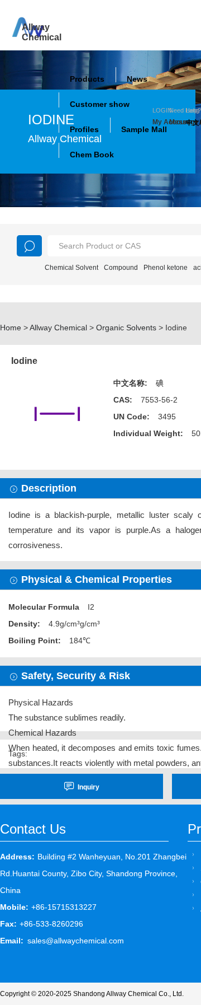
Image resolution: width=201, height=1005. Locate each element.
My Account (160, 122)
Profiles (84, 129)
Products (87, 78)
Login (162, 110)
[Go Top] (171, 911)
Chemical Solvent (71, 268)
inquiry (88, 787)
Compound (121, 268)
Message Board (177, 122)
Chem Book (92, 154)
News (137, 78)
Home (10, 327)
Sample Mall (144, 129)
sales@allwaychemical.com (75, 940)
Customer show (100, 104)
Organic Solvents (126, 327)
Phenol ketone (165, 268)
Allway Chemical (58, 327)
